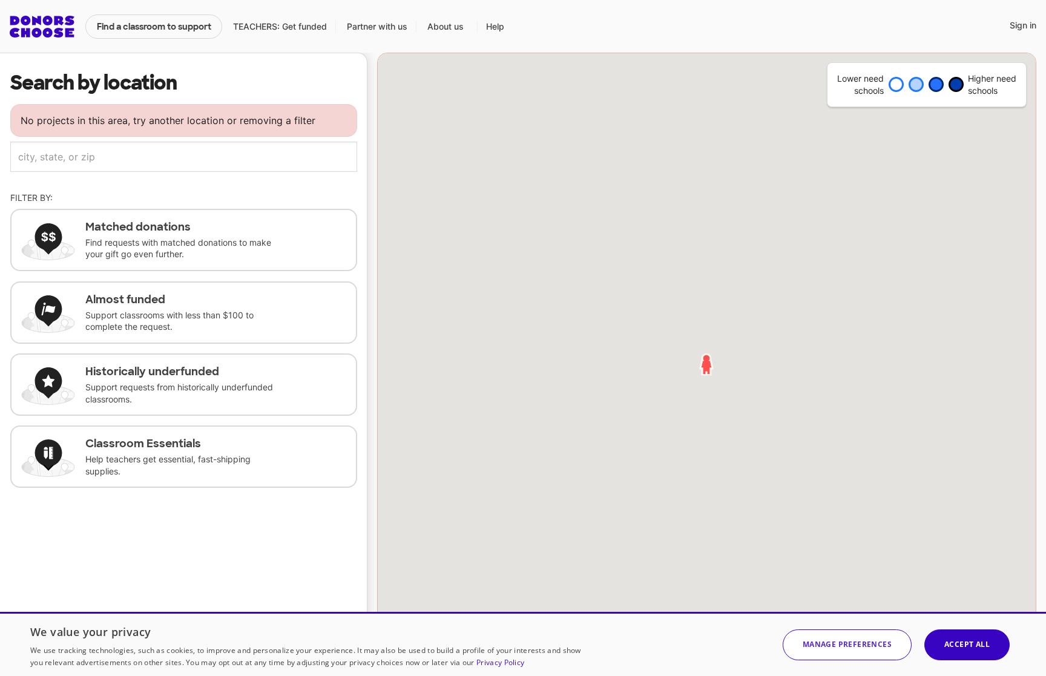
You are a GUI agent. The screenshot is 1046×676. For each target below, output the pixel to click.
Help (495, 26)
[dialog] (523, 644)
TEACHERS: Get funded (280, 26)
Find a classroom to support (154, 26)
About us (445, 26)
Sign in (1023, 25)
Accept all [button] (967, 644)
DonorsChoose (42, 27)
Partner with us (377, 26)
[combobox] (183, 157)
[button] (847, 644)
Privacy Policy (500, 662)
